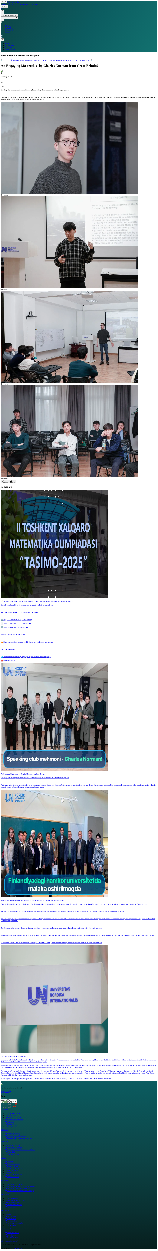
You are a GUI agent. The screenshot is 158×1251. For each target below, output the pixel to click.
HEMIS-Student (17, 4)
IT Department (17, 1248)
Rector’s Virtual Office (31, 4)
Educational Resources (9, 15)
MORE (4, 6)
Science (7, 32)
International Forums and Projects (34, 60)
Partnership (9, 43)
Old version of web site (9, 1241)
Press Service (9, 30)
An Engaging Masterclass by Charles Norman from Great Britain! (68, 60)
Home (15, 60)
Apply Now (5, 1092)
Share (6, 482)
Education (8, 47)
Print (13, 482)
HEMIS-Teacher (6, 4)
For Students (9, 45)
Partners (20, 60)
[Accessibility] (5, 2)
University (8, 26)
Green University (13, 2)
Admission (8, 28)
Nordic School (10, 49)
